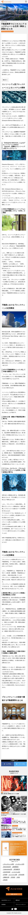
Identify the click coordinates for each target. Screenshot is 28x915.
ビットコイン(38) (13, 874)
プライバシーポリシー (21, 904)
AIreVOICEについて (6, 900)
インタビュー (15, 825)
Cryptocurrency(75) (8, 869)
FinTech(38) (21, 874)
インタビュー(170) (20, 864)
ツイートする (22, 764)
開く (6, 79)
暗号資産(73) (17, 869)
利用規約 (4, 904)
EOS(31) (13, 877)
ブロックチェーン (5, 812)
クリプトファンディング (7, 31)
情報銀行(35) (6, 877)
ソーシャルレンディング (17, 832)
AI (12, 818)
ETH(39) (5, 874)
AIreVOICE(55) (7, 872)
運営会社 (18, 900)
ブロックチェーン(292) (9, 864)
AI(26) (18, 877)
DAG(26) (5, 879)
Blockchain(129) (7, 866)
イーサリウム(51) (16, 872)
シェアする (8, 764)
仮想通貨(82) (15, 866)
